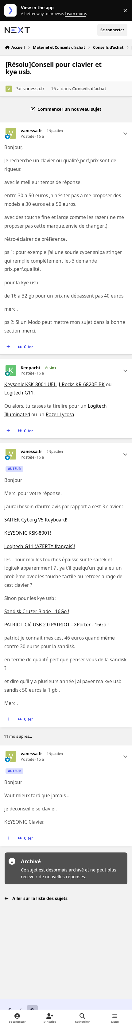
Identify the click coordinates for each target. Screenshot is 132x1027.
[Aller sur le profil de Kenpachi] (11, 370)
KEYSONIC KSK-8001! (27, 533)
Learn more (12, 10)
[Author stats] (125, 133)
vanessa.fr (34, 88)
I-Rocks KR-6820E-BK (82, 384)
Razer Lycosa (60, 414)
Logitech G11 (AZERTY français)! (39, 546)
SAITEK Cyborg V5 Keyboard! (35, 520)
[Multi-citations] (8, 347)
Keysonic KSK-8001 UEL (30, 384)
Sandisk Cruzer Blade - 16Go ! (36, 611)
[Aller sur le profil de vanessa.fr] (9, 89)
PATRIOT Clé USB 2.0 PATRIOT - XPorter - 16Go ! (56, 624)
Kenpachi (30, 368)
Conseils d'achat (89, 88)
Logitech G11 (18, 393)
